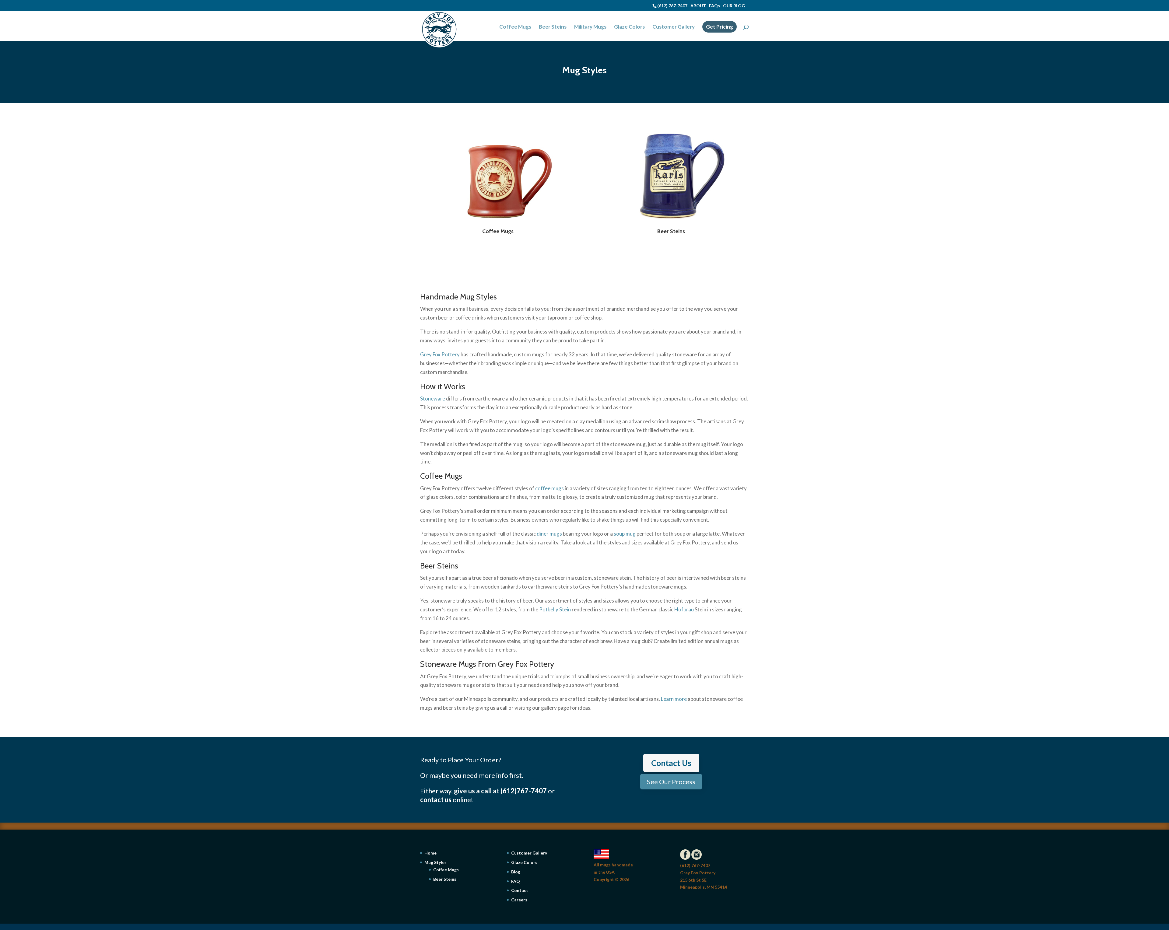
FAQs (714, 5)
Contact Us (671, 763)
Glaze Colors (629, 27)
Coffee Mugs (515, 27)
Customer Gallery (673, 27)
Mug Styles (435, 862)
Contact (519, 890)
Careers (519, 899)
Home (430, 852)
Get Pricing (719, 26)
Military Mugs (590, 27)
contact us (435, 799)
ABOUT (698, 5)
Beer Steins (553, 27)
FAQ (515, 881)
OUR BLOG (734, 5)
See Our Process (671, 782)
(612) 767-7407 (672, 5)
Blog (515, 871)
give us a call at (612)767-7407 (500, 791)
